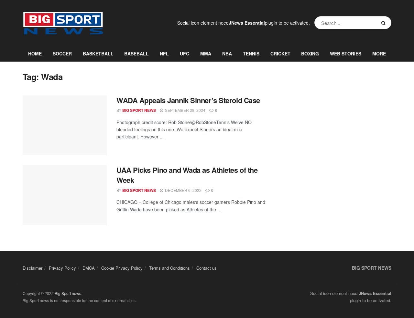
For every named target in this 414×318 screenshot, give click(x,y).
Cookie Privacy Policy (122, 268)
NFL (164, 53)
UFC (184, 53)
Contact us (206, 268)
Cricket (280, 53)
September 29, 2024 (184, 110)
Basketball (98, 53)
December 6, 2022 (183, 190)
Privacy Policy (62, 268)
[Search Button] (384, 22)
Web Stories (345, 53)
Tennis (251, 53)
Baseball (136, 53)
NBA (227, 53)
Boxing (310, 53)
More (379, 53)
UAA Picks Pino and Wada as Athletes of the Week (187, 175)
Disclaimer (32, 268)
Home (35, 53)
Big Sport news (68, 293)
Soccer (62, 53)
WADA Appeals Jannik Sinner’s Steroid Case (188, 100)
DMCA (88, 268)
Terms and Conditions (169, 268)
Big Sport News (139, 110)
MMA (205, 53)
